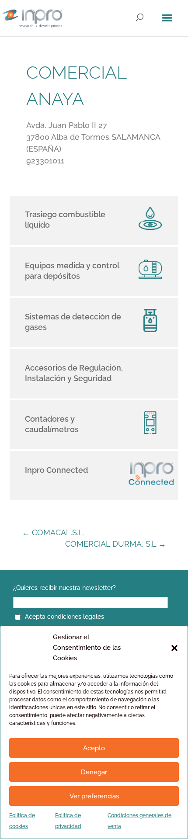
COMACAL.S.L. (53, 532)
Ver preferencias (94, 796)
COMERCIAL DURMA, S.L (115, 543)
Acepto (94, 748)
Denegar (94, 772)
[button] (174, 648)
